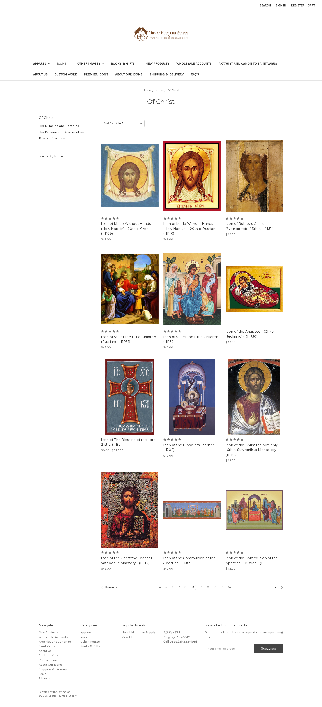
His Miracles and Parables (59, 126)
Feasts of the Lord (52, 138)
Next (276, 587)
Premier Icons (96, 74)
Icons (62, 63)
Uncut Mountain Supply (139, 632)
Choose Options (130, 179)
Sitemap (45, 678)
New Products (157, 63)
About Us (40, 74)
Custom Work (66, 74)
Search (265, 5)
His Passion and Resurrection (61, 132)
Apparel (40, 63)
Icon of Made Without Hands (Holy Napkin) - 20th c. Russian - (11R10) (190, 229)
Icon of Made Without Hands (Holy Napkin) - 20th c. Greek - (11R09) (127, 229)
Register (297, 5)
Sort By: (108, 123)
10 (201, 587)
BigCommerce (61, 691)
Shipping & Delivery (166, 74)
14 (229, 587)
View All (127, 637)
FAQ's (195, 74)
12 (215, 587)
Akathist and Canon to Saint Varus (248, 63)
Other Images (89, 63)
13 (222, 587)
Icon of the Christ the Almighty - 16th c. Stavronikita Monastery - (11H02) (253, 450)
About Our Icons (128, 74)
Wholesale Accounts (194, 63)
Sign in (281, 5)
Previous (110, 587)
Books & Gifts (123, 63)
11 (208, 587)
